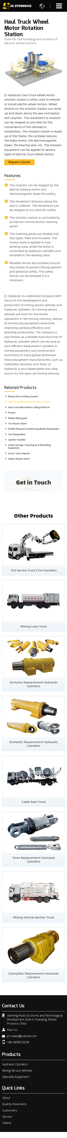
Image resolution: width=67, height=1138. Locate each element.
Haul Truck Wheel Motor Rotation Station (29, 401)
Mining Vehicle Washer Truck (33, 917)
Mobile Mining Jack (17, 418)
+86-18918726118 (18, 1042)
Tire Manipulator (17, 434)
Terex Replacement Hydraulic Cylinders (33, 859)
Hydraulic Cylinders (15, 1064)
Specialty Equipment (15, 1076)
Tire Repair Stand (17, 423)
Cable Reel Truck (34, 801)
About (6, 1098)
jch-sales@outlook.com (22, 1036)
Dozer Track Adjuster (19, 453)
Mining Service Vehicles (17, 1070)
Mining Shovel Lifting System (23, 396)
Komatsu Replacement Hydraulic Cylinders (34, 684)
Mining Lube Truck (33, 626)
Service (7, 1116)
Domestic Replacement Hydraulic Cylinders (33, 743)
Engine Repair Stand (18, 458)
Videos (6, 1123)
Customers (9, 1110)
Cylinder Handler (17, 439)
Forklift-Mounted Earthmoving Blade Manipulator (33, 429)
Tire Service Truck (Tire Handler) (34, 570)
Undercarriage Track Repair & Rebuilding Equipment (29, 446)
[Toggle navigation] (59, 5)
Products (11, 1054)
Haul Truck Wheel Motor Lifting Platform (29, 407)
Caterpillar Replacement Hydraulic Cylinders (33, 975)
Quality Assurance (14, 1104)
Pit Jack (11, 412)
